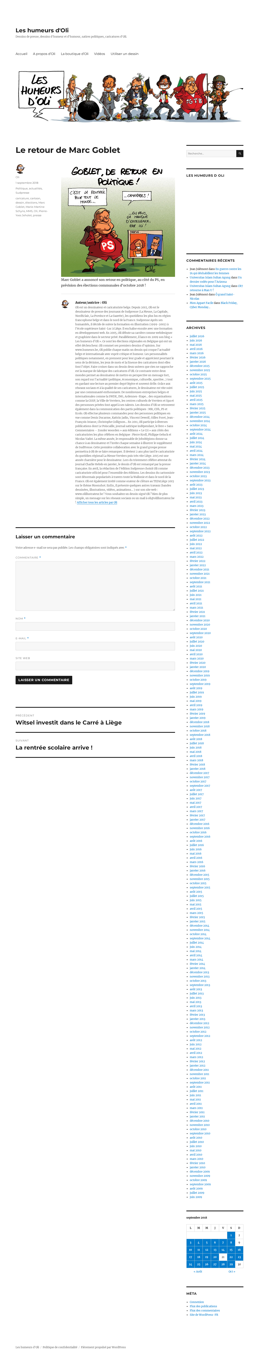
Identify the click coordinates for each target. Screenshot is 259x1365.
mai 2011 (195, 1099)
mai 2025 (196, 395)
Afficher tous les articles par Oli (97, 502)
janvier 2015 (197, 921)
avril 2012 (196, 1053)
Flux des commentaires (205, 1310)
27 (215, 1264)
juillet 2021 (197, 590)
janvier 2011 (197, 1116)
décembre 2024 (200, 417)
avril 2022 (196, 552)
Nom (21, 618)
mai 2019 (196, 701)
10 (190, 1250)
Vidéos (99, 54)
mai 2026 (196, 344)
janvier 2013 (197, 1019)
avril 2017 (196, 807)
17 (190, 1257)
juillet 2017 (197, 794)
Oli (17, 177)
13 (215, 1250)
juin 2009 (196, 1197)
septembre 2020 (200, 633)
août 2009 (196, 1188)
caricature (22, 198)
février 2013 (197, 1014)
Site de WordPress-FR (204, 1315)
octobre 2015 (198, 883)
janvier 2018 (197, 769)
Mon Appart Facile (201, 303)
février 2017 (197, 815)
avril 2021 (196, 603)
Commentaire (28, 557)
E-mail (22, 638)
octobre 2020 (198, 629)
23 (239, 1257)
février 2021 (197, 612)
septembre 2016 (200, 836)
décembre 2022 (200, 518)
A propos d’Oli (44, 54)
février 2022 (197, 561)
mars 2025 (197, 404)
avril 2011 (196, 1104)
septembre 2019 (200, 684)
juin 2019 (196, 696)
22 (231, 1257)
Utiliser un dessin (125, 54)
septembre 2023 (200, 480)
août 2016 (196, 841)
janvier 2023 (198, 514)
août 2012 (196, 1040)
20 (215, 1257)
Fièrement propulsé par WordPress (103, 1347)
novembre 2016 (200, 828)
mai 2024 (196, 446)
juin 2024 (196, 442)
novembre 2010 (200, 1125)
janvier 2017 (197, 819)
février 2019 (197, 713)
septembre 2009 (200, 1184)
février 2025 (197, 408)
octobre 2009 (198, 1180)
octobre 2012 (198, 1031)
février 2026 (198, 357)
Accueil (21, 54)
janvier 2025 (198, 412)
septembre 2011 (200, 1082)
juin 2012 (196, 1044)
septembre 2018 (200, 735)
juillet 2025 (197, 387)
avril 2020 (196, 654)
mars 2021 (196, 607)
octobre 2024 (198, 425)
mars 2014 (196, 959)
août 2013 (196, 989)
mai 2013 (195, 1002)
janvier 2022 (198, 565)
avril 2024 (196, 451)
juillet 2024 (197, 438)
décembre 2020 (200, 620)
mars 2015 (196, 913)
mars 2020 (197, 658)
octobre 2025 (198, 374)
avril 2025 (196, 400)
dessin (20, 202)
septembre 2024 (200, 429)
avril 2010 (196, 1154)
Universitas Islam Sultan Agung (210, 277)
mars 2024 (197, 455)
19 (206, 1257)
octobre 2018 (198, 730)
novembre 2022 (200, 523)
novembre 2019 (200, 675)
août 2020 (196, 637)
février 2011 (197, 1112)
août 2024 (196, 434)
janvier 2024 (198, 463)
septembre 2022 (200, 531)
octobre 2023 (198, 476)
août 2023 (196, 484)
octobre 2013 (198, 981)
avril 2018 (196, 756)
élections (31, 202)
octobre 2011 (198, 1078)
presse (37, 215)
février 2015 (197, 917)
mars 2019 (196, 709)
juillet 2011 (196, 1091)
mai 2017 (195, 802)
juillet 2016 (197, 845)
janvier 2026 (198, 361)
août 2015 (196, 892)
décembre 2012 (199, 1023)
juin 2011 (195, 1095)
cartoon (35, 198)
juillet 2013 (197, 993)
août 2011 (196, 1087)
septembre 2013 (200, 985)
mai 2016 (196, 853)
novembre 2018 (200, 726)
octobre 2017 (198, 781)
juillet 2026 (197, 336)
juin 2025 (196, 391)
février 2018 (197, 764)
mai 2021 (195, 599)
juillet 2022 (197, 540)
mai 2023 (196, 497)
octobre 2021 (198, 578)
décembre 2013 (199, 972)
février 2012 (197, 1061)
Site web (23, 658)
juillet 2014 (197, 942)
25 (198, 1264)
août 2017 (196, 790)
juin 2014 (196, 947)
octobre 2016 (198, 832)
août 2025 (196, 383)
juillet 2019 (197, 692)
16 (239, 1250)
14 (223, 1250)
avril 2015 (196, 908)
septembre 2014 (200, 938)
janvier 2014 (197, 968)
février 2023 (197, 510)
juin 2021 (196, 595)
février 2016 (197, 866)
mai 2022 (196, 548)
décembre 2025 (200, 366)
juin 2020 (196, 646)
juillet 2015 (197, 896)
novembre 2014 (200, 930)
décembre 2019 (199, 671)
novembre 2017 (200, 777)
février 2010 (197, 1163)
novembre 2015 (200, 879)
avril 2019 (196, 705)
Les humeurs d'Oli (42, 30)
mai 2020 (196, 650)
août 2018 (196, 739)
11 (198, 1250)
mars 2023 (196, 506)
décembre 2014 (199, 925)
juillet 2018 (197, 743)
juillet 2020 (197, 641)
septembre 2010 (200, 1133)
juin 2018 (196, 747)
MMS (29, 211)
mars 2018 (196, 760)
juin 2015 (196, 900)
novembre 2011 (199, 1074)
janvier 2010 (197, 1167)
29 (231, 1264)
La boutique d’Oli (74, 54)
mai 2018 (195, 752)
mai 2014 (195, 951)
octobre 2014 (198, 934)
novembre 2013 (199, 976)
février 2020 (197, 663)
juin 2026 (196, 340)
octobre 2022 (198, 527)
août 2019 (196, 688)
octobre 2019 (198, 679)
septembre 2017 (200, 786)
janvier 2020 (198, 667)
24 (190, 1264)
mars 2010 (196, 1159)
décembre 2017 (199, 773)
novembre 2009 (200, 1176)
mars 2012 (196, 1057)
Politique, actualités (29, 188)
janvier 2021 (197, 616)
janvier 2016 (198, 870)
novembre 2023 (200, 472)
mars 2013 (196, 1010)
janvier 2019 (198, 718)
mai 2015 (195, 904)
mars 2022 (197, 557)
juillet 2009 (197, 1193)
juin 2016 (196, 849)
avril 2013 (196, 1006)
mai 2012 (195, 1048)
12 (206, 1250)
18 (198, 1257)
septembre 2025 (200, 378)
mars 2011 (196, 1108)
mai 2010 (195, 1150)
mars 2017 (196, 811)
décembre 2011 (199, 1070)
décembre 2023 (199, 467)
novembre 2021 (200, 573)
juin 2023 (196, 493)
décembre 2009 (200, 1171)
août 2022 (196, 535)
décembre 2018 (199, 722)
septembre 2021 (200, 582)
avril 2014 (196, 955)
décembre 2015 (199, 875)
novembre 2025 (200, 370)
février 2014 (197, 964)
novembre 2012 (200, 1027)
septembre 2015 (200, 887)
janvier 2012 (197, 1065)
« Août (198, 1271)
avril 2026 (196, 349)
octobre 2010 (198, 1129)
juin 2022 (196, 544)
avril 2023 (196, 501)
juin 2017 (196, 798)
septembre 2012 (200, 1036)
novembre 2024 (200, 421)
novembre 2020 (200, 624)
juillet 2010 (197, 1142)
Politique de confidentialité (60, 1347)
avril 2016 (196, 858)
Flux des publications (203, 1306)
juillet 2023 (197, 489)
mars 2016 (196, 862)
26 (206, 1264)
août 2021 (196, 586)
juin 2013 (195, 998)
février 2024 (197, 459)
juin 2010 (196, 1146)
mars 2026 (197, 353)
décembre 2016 (199, 824)
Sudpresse (22, 192)
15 (231, 1250)
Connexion (197, 1302)
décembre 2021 (199, 569)
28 (223, 1264)
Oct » (232, 1271)
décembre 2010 (199, 1120)
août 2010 (196, 1137)
